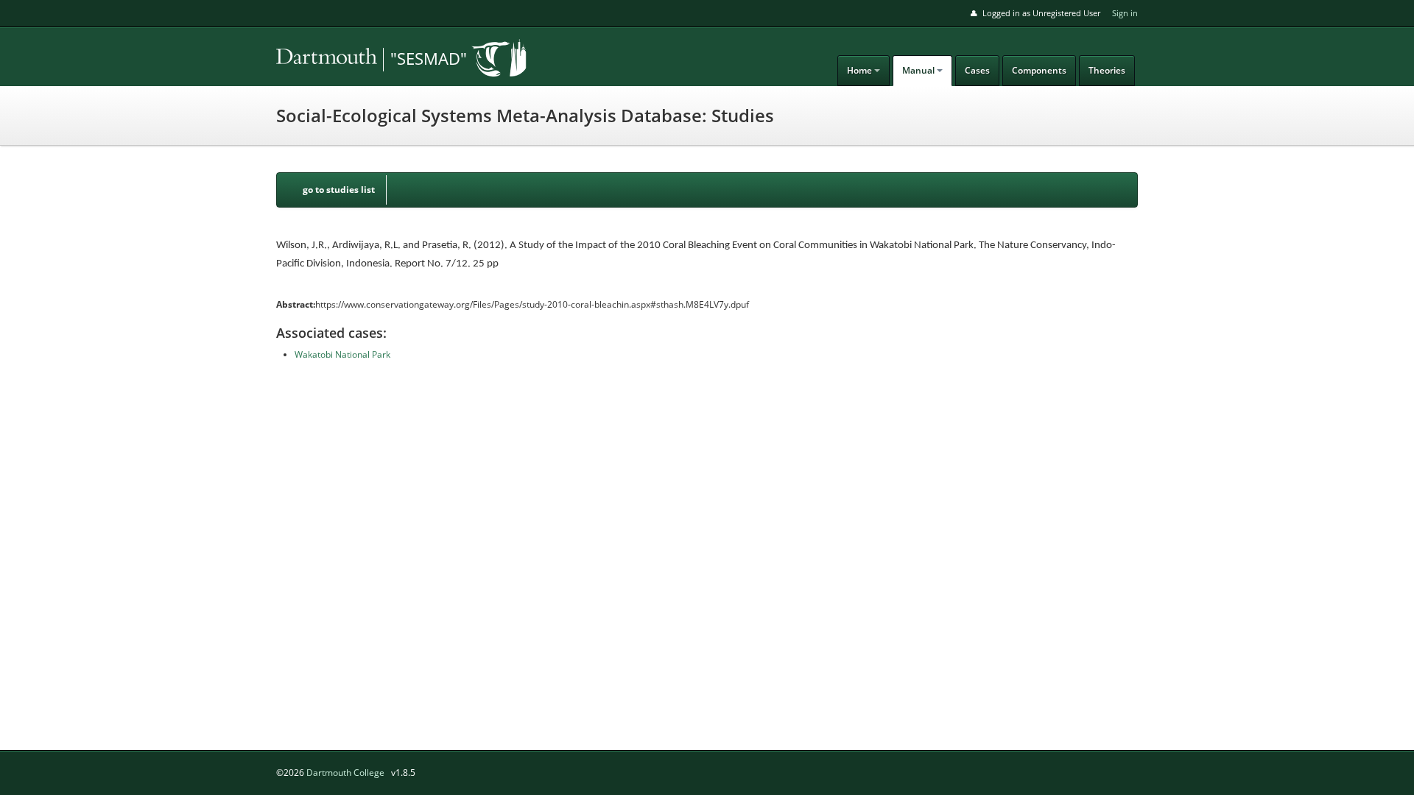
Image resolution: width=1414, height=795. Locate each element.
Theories (1106, 70)
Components (1039, 70)
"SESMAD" (428, 58)
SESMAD (379, 59)
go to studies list (339, 189)
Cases (977, 70)
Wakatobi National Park (342, 354)
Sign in (1125, 12)
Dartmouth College (345, 772)
